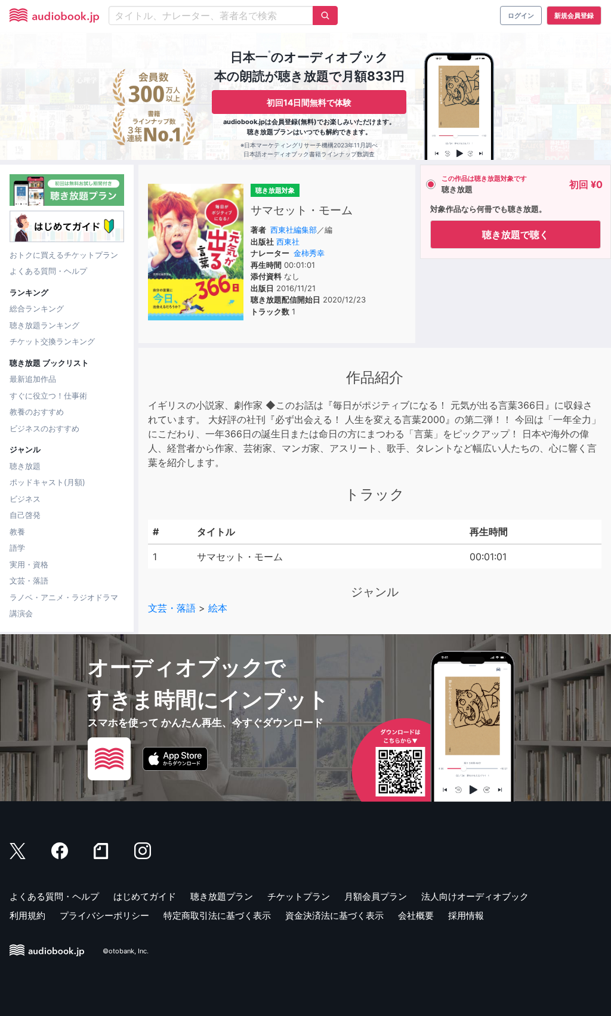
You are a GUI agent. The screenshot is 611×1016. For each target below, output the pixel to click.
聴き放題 (25, 466)
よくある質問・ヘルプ (48, 271)
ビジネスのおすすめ (44, 428)
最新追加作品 (33, 379)
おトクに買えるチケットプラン (64, 255)
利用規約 (27, 915)
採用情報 (466, 915)
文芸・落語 (29, 580)
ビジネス (25, 499)
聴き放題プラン (221, 896)
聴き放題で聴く (515, 234)
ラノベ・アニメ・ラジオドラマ (64, 597)
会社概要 (416, 915)
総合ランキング (37, 308)
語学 (17, 547)
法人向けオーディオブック (475, 896)
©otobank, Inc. (126, 951)
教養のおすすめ (37, 411)
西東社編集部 (293, 229)
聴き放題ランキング (44, 325)
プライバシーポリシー (104, 915)
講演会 (21, 613)
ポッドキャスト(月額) (47, 482)
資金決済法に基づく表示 (334, 915)
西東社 (288, 241)
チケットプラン (298, 896)
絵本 (217, 608)
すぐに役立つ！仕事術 (48, 395)
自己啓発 (25, 515)
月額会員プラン (375, 896)
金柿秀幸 (309, 253)
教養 (17, 531)
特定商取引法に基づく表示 (217, 915)
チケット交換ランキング (52, 341)
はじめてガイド (144, 896)
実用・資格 (29, 564)
